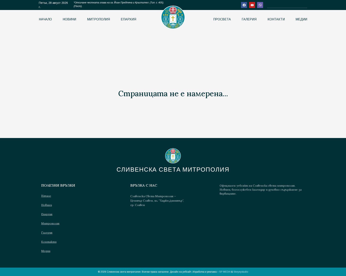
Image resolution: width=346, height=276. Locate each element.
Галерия (249, 19)
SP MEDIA (224, 271)
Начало (45, 19)
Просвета (222, 19)
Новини (69, 19)
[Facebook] (244, 5)
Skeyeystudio (240, 271)
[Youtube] (252, 5)
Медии (301, 19)
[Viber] (260, 5)
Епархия (128, 19)
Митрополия (98, 19)
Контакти (276, 19)
